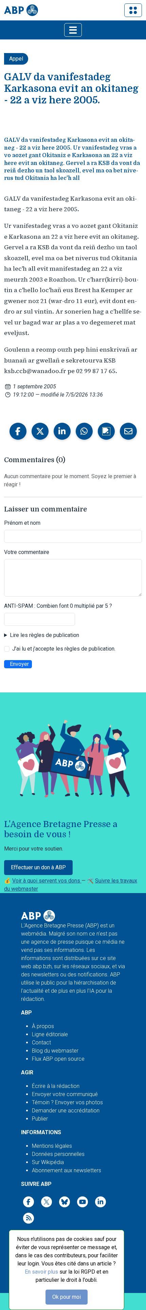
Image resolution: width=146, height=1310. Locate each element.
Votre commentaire (26, 552)
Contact (41, 1042)
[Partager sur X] (40, 431)
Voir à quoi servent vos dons (46, 880)
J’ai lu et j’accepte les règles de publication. (63, 648)
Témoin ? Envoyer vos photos (67, 1102)
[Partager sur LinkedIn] (62, 431)
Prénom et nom (22, 523)
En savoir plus (41, 1272)
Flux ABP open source (58, 1059)
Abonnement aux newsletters (66, 1170)
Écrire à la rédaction (55, 1086)
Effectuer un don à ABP (38, 867)
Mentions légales (52, 1146)
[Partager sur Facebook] (18, 431)
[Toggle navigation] (133, 10)
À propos (43, 1026)
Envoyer (19, 664)
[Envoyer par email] (128, 431)
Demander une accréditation (65, 1110)
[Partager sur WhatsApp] (84, 431)
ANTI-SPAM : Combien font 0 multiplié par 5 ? (58, 606)
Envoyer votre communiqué (65, 1094)
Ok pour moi (66, 1297)
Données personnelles (58, 1154)
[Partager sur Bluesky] (106, 431)
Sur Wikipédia (48, 1162)
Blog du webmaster (55, 1050)
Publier (40, 1118)
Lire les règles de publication (44, 635)
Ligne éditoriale (50, 1034)
